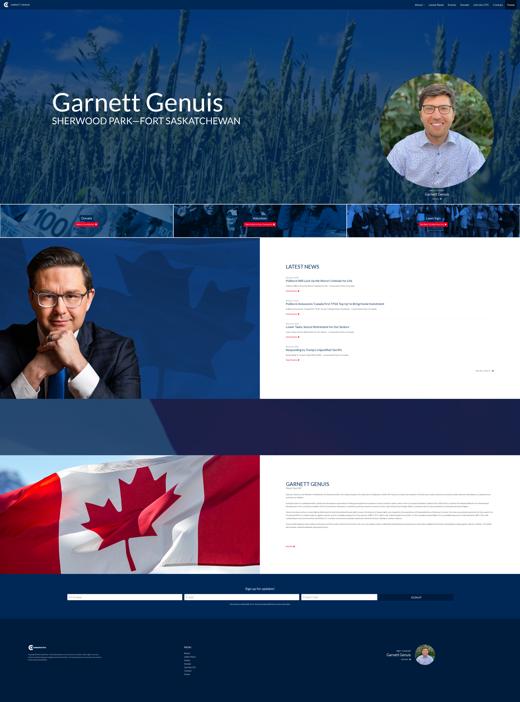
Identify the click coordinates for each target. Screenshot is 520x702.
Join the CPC (481, 4)
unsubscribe (266, 604)
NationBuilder (42, 660)
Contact (498, 4)
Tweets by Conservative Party (304, 427)
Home (511, 4)
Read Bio (289, 546)
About (187, 653)
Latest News (436, 4)
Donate (464, 4)
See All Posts (483, 370)
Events (452, 4)
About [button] (419, 4)
